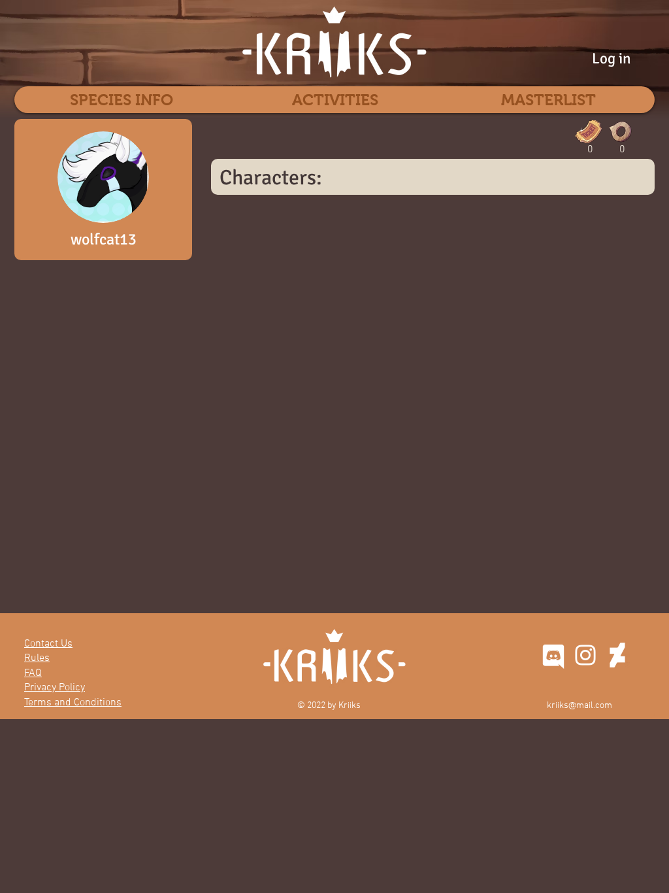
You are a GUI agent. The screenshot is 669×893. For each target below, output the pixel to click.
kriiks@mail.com (579, 705)
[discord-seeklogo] (553, 655)
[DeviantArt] (617, 655)
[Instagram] (585, 655)
